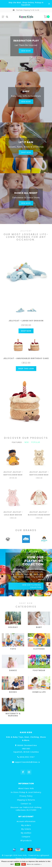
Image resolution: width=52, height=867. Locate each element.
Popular (35, 442)
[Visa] (38, 849)
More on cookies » (34, 864)
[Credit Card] (22, 849)
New (27, 442)
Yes (17, 864)
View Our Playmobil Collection (31, 586)
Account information (26, 821)
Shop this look (26, 368)
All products (26, 840)
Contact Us (26, 803)
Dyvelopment (30, 858)
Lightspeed (44, 855)
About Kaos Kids (26, 788)
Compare (26, 836)
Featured (17, 442)
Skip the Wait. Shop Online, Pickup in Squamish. (26, 3)
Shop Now (26, 331)
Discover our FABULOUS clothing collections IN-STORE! (26, 808)
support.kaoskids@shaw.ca (27, 762)
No (23, 864)
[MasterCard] (30, 849)
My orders (26, 825)
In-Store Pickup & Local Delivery (26, 792)
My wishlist (26, 833)
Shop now (26, 152)
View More (26, 51)
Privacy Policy (26, 796)
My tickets (26, 829)
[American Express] (14, 849)
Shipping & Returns (26, 800)
